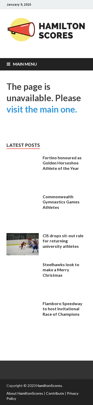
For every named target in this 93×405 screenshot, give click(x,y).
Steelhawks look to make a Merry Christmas (61, 270)
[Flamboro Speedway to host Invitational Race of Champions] (22, 331)
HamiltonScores (49, 385)
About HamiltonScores (24, 393)
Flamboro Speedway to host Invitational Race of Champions (62, 309)
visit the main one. (41, 109)
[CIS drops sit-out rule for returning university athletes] (22, 253)
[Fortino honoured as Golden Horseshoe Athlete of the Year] (22, 185)
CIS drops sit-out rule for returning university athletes (63, 241)
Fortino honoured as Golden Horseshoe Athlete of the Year (62, 163)
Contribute (55, 393)
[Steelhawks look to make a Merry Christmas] (22, 292)
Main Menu (25, 63)
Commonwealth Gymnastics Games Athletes (61, 202)
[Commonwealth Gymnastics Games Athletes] (22, 224)
